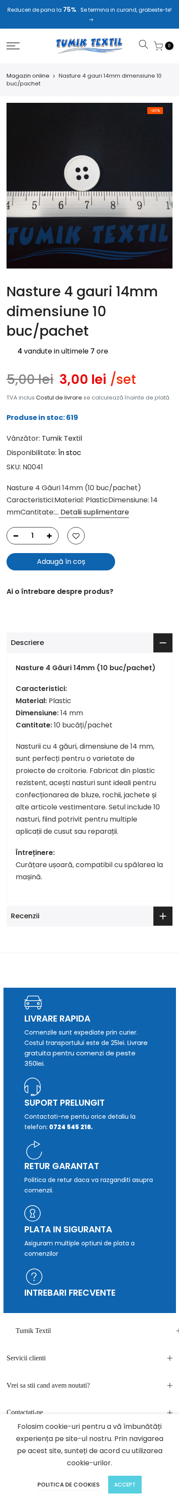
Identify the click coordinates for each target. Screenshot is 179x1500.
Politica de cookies (68, 1484)
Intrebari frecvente (70, 1293)
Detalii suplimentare (94, 512)
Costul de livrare (59, 397)
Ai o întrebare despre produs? (60, 591)
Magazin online (28, 76)
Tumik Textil (62, 438)
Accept (125, 1484)
